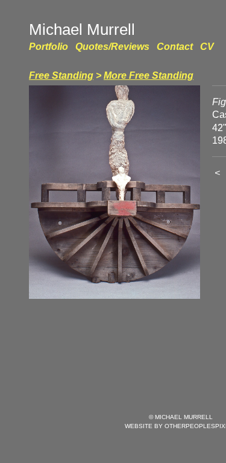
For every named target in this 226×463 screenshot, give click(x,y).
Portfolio (48, 46)
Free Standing (61, 75)
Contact (175, 46)
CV (207, 46)
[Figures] (114, 192)
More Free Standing (148, 75)
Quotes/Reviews (112, 46)
